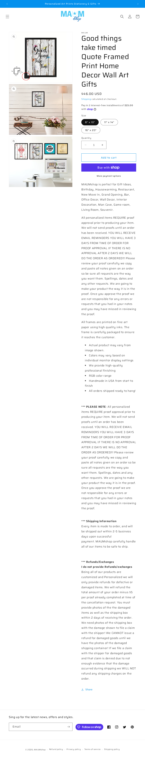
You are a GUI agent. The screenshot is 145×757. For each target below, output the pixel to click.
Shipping (86, 99)
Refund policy (56, 749)
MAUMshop (40, 749)
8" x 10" (90, 122)
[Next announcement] (138, 4)
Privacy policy (73, 749)
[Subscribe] (68, 727)
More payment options (109, 176)
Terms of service (92, 749)
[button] (7, 16)
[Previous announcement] (7, 4)
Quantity (86, 138)
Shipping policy (112, 749)
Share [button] (89, 689)
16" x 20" (91, 130)
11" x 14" (109, 122)
